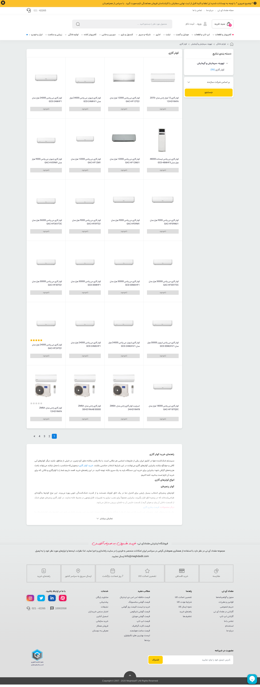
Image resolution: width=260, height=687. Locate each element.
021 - (40, 10)
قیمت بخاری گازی (151, 507)
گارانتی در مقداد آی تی (223, 611)
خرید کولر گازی (86, 465)
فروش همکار (102, 626)
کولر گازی (183, 44)
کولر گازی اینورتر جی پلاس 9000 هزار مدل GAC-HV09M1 (47, 161)
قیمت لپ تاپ (143, 621)
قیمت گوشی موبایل (141, 616)
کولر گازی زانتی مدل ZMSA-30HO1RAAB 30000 (89, 408)
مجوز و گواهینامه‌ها (224, 597)
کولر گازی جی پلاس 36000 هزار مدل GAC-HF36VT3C (47, 222)
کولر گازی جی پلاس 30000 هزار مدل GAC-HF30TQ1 (47, 283)
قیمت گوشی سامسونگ (139, 602)
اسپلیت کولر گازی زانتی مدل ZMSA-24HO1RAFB (125, 408)
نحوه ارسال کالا (185, 606)
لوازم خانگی (221, 44)
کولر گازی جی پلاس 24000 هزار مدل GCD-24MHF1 (47, 100)
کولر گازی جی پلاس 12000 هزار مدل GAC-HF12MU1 (125, 161)
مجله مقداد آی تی (225, 10)
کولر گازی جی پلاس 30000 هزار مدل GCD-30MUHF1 (125, 283)
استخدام (229, 626)
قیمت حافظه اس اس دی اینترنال (135, 597)
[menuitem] (222, 36)
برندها (147, 640)
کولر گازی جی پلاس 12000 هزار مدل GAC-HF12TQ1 (125, 100)
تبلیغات (104, 606)
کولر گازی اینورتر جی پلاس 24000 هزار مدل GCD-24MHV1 (85, 100)
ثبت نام (190, 24)
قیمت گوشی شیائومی (140, 611)
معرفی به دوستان (100, 630)
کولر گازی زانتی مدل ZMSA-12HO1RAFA (50, 410)
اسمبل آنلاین (102, 616)
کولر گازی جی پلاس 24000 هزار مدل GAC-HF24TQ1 (47, 346)
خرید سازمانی (102, 621)
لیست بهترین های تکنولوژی (137, 635)
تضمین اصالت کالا (183, 597)
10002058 (61, 608)
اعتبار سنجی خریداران (98, 611)
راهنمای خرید (186, 611)
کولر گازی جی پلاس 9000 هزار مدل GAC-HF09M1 (125, 222)
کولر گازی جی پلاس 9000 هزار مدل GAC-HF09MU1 (164, 222)
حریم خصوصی (226, 606)
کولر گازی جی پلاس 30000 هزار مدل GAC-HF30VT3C (164, 283)
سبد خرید (222, 24)
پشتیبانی (104, 602)
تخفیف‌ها (187, 616)
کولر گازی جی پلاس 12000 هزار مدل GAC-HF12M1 (86, 161)
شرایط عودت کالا (184, 602)
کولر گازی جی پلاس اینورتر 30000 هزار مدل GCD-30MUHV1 (163, 344)
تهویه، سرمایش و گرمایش (201, 44)
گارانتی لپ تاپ (226, 616)
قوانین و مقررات (226, 602)
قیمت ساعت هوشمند (140, 630)
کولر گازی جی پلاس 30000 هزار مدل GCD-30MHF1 (86, 283)
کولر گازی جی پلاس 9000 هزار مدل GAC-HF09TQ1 (86, 222)
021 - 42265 (38, 608)
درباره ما (209, 10)
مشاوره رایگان (102, 597)
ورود (199, 24)
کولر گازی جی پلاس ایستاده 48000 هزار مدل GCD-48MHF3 (164, 161)
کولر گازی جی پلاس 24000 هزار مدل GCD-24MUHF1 (86, 344)
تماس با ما (197, 10)
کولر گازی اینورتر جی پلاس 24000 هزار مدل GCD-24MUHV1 (124, 344)
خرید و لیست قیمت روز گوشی (136, 606)
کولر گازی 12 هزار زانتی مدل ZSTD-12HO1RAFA (164, 100)
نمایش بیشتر (106, 518)
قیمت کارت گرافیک (141, 626)
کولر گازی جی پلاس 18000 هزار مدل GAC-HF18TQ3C (164, 408)
